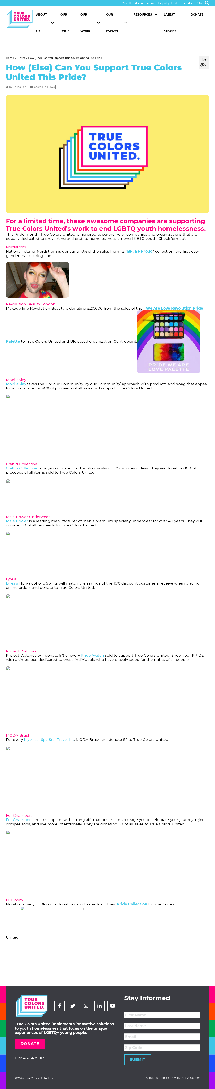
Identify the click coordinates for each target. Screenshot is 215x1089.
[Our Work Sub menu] (98, 23)
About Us (152, 1077)
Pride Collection (132, 904)
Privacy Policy (180, 1077)
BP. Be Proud (140, 251)
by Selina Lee (17, 86)
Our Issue (64, 23)
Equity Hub (168, 3)
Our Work (85, 23)
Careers (195, 1077)
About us (41, 23)
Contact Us (191, 3)
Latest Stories (170, 23)
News (51, 86)
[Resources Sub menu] (156, 14)
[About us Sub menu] (52, 23)
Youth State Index (138, 3)
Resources (143, 14)
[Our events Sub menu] (126, 23)
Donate (197, 14)
